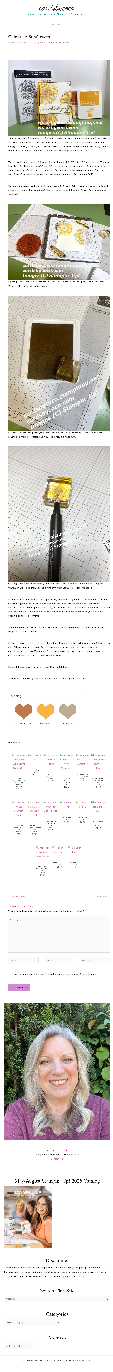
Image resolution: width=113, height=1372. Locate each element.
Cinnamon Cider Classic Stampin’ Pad (98, 780)
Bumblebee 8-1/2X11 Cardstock (82, 775)
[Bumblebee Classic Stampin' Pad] (19, 808)
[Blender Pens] (66, 804)
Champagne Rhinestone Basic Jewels (42, 868)
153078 (66, 784)
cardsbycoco (56, 7)
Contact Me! (57, 1159)
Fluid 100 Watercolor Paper (50, 775)
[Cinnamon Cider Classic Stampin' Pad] (98, 761)
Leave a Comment (18, 42)
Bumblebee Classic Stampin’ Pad (19, 827)
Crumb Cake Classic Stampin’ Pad (35, 827)
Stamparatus (35, 770)
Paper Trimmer (58, 862)
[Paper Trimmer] (58, 849)
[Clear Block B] (82, 804)
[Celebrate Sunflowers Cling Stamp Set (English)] (19, 761)
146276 (34, 772)
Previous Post (17, 896)
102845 (66, 819)
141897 (50, 827)
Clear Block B (82, 817)
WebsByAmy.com (82, 1360)
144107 (74, 864)
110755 (98, 825)
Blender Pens (67, 817)
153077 (82, 778)
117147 (82, 819)
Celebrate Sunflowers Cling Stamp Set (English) (19, 781)
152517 (19, 786)
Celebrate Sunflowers (59, 42)
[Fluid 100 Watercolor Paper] (51, 759)
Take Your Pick (74, 862)
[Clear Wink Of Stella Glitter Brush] (51, 806)
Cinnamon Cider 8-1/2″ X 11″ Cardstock (66, 780)
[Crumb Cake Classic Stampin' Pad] (35, 808)
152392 (58, 864)
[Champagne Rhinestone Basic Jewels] (43, 851)
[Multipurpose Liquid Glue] (98, 806)
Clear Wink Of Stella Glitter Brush (51, 823)
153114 (98, 784)
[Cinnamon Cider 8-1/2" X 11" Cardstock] (66, 761)
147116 (35, 831)
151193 (43, 872)
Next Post (103, 896)
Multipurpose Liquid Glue (98, 822)
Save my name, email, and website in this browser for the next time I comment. (54, 974)
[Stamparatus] (35, 757)
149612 (50, 778)
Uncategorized (37, 42)
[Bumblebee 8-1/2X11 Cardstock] (82, 759)
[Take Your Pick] (74, 849)
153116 (19, 831)
